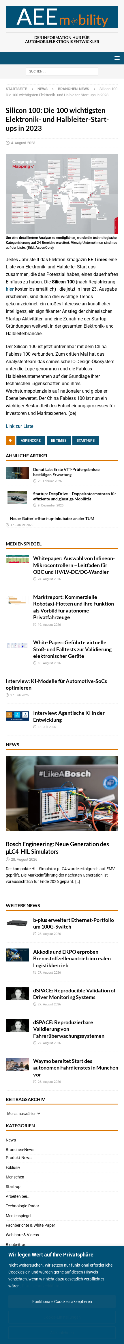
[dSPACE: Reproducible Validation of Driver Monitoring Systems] (17, 993)
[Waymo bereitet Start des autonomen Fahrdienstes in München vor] (17, 1064)
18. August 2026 (49, 663)
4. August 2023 (23, 143)
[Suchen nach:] (62, 71)
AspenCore (31, 441)
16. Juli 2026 (47, 727)
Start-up (13, 1186)
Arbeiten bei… (17, 1196)
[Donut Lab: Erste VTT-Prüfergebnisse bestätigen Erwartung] (17, 473)
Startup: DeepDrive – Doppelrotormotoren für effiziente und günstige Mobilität (74, 496)
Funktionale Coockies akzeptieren (62, 1301)
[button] (116, 57)
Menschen (15, 1177)
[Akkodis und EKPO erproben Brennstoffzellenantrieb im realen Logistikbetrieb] (17, 954)
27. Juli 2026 (19, 695)
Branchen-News (20, 1149)
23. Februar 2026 (50, 481)
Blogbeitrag (16, 1244)
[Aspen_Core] (62, 230)
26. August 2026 (49, 1082)
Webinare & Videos (22, 1234)
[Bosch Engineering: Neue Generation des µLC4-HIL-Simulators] (62, 793)
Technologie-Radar (22, 1206)
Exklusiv (13, 1167)
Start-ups (86, 441)
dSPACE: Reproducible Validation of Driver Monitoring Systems (74, 993)
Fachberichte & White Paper (30, 1225)
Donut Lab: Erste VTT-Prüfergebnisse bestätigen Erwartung (66, 472)
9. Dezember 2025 (50, 505)
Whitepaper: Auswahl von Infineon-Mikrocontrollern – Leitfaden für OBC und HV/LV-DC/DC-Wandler (74, 565)
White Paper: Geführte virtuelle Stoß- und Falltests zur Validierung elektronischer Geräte (72, 649)
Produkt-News (18, 1157)
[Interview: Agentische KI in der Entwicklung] (17, 716)
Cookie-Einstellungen (62, 1317)
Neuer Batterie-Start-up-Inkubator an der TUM (52, 518)
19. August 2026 (49, 625)
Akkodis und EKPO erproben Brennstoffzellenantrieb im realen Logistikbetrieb (72, 958)
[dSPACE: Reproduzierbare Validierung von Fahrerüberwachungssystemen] (17, 1025)
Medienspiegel (24, 543)
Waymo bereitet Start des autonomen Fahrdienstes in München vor (75, 1068)
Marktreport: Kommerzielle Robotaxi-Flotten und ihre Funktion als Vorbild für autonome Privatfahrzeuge (73, 607)
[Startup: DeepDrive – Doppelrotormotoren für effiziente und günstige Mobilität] (17, 497)
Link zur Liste (19, 426)
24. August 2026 (49, 579)
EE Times (58, 441)
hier (10, 289)
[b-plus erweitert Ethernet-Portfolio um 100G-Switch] (17, 923)
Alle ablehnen (62, 1332)
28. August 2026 (24, 859)
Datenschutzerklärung (42, 1286)
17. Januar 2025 (21, 525)
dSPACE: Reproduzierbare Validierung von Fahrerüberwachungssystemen (68, 1029)
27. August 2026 (49, 972)
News (42, 89)
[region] (62, 1295)
